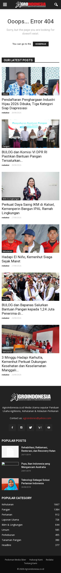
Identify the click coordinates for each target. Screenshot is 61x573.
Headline (6, 545)
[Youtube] (48, 427)
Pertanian (7, 514)
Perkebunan (8, 534)
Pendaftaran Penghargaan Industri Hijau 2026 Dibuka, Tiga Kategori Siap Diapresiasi (28, 104)
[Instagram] (21, 427)
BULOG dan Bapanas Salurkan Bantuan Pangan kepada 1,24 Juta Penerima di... (28, 309)
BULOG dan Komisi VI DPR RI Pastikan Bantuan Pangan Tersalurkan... (24, 156)
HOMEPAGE (40, 44)
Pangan (6, 146)
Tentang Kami (30, 563)
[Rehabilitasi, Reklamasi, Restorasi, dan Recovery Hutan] (10, 452)
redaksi (5, 112)
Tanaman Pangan (11, 540)
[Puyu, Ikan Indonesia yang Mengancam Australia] (10, 468)
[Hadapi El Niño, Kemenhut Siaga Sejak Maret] (30, 238)
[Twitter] (30, 427)
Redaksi (49, 559)
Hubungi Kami (36, 559)
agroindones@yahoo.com (37, 418)
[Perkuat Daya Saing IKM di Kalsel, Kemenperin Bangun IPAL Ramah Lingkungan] (30, 186)
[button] (56, 4)
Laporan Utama (10, 519)
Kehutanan (7, 251)
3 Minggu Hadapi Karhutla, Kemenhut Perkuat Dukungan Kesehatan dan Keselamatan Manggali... (24, 363)
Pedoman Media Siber (15, 559)
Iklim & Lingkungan (11, 199)
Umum (5, 94)
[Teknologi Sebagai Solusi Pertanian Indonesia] (10, 484)
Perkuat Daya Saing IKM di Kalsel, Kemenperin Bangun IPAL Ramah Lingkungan (28, 209)
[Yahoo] (39, 427)
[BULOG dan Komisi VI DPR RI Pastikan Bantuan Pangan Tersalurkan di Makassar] (30, 133)
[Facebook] (12, 427)
